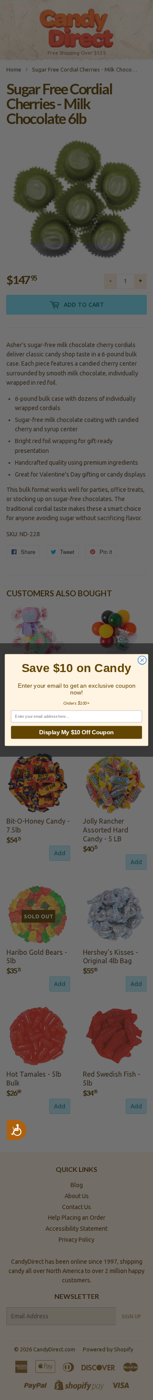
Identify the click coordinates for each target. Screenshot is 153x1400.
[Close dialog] (142, 660)
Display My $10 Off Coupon (76, 732)
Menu (26, 9)
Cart (140, 9)
